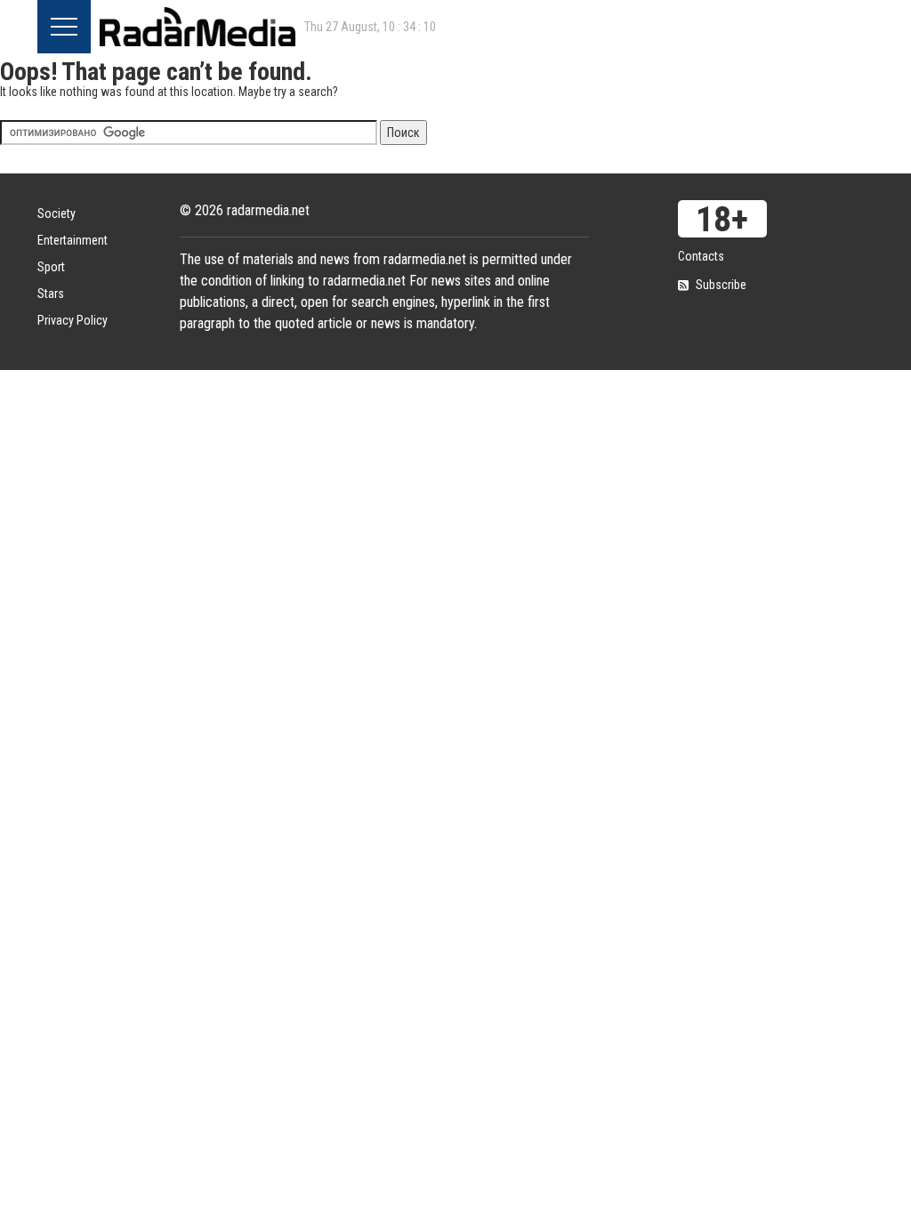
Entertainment (72, 240)
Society (56, 213)
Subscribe (721, 285)
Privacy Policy (72, 320)
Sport (51, 267)
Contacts (701, 256)
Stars (50, 293)
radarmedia (197, 26)
